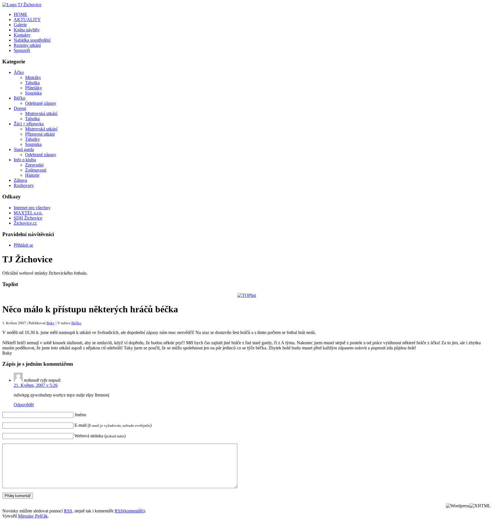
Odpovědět (24, 404)
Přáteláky (33, 87)
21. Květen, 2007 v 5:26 (36, 385)
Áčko (19, 72)
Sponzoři (22, 50)
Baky (51, 323)
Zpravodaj (34, 164)
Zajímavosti (35, 170)
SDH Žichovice (28, 218)
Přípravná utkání (40, 134)
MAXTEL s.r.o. (28, 212)
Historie (32, 175)
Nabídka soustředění (32, 40)
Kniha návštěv (27, 29)
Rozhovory (24, 185)
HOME (20, 14)
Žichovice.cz (25, 223)
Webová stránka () (100, 435)
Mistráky (33, 77)
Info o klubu (25, 159)
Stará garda (24, 149)
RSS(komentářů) (130, 510)
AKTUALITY (27, 19)
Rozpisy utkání (27, 45)
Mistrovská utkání (41, 113)
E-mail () (112, 425)
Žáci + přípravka (29, 123)
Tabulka (32, 82)
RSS (68, 510)
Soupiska (33, 92)
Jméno (80, 414)
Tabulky (32, 139)
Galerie (20, 24)
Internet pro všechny (32, 207)
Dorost (20, 108)
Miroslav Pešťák (33, 516)
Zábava (20, 180)
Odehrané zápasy (40, 103)
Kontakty (22, 35)
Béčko (19, 98)
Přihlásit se (23, 245)
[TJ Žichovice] (21, 4)
